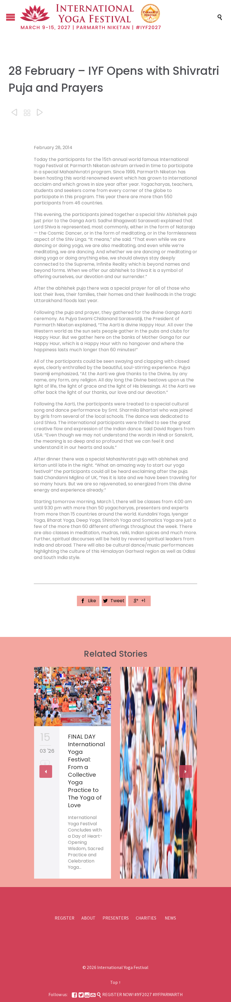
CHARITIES (146, 918)
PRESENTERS (116, 918)
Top (114, 982)
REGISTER (64, 918)
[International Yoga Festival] (118, 17)
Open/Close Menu (10, 17)
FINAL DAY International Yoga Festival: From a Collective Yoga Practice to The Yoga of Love (86, 771)
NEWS (170, 918)
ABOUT (88, 918)
